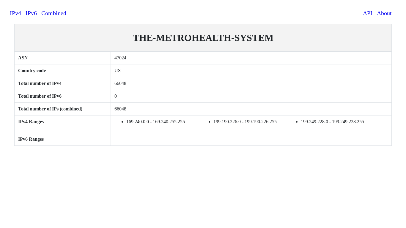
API (367, 13)
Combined (53, 13)
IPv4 (15, 13)
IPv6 (31, 13)
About (384, 13)
